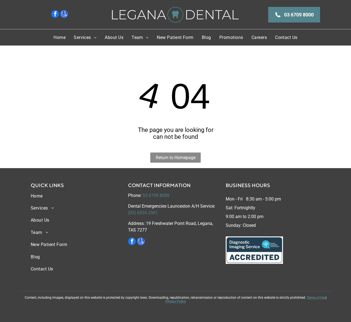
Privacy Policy (175, 301)
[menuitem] (59, 37)
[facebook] (55, 14)
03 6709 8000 (156, 195)
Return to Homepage (176, 157)
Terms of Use (316, 298)
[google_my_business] (64, 14)
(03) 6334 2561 (143, 212)
